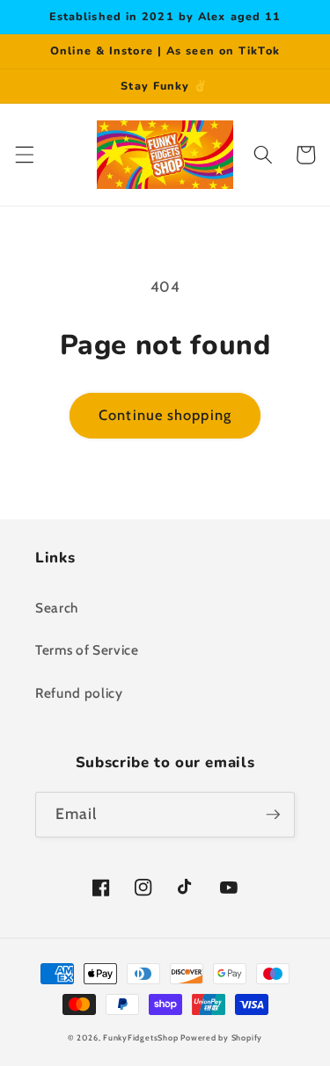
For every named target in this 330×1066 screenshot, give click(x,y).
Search (56, 607)
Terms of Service (87, 650)
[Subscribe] (273, 815)
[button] (24, 155)
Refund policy (79, 693)
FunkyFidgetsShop (140, 1037)
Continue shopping (165, 415)
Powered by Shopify (221, 1037)
